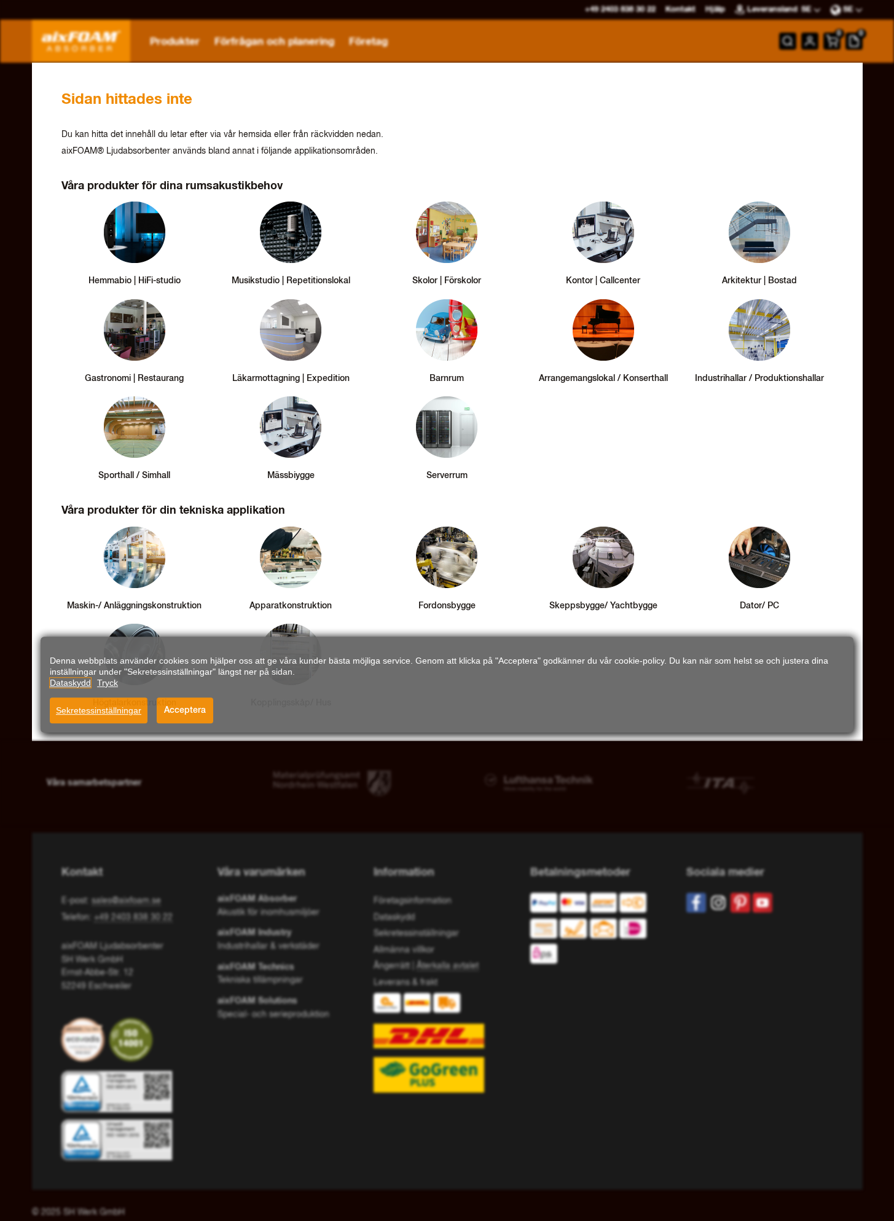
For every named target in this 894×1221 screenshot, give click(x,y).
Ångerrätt (392, 966)
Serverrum (447, 475)
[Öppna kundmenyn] (809, 41)
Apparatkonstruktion (290, 606)
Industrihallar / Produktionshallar (759, 378)
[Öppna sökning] (787, 41)
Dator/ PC (759, 606)
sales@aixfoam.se (126, 901)
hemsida (256, 134)
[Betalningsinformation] (598, 931)
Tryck (107, 683)
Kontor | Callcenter (603, 281)
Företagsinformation (413, 901)
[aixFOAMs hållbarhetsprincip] (85, 1039)
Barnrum (446, 378)
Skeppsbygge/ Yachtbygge (603, 606)
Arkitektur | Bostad (759, 281)
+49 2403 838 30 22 (133, 917)
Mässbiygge (291, 475)
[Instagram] (718, 903)
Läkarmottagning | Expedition (291, 378)
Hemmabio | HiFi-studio (134, 281)
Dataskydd (394, 917)
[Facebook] (696, 903)
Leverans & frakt (405, 982)
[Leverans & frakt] (447, 1042)
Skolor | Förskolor (446, 281)
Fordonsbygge (447, 606)
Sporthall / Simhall (134, 475)
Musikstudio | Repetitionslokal (291, 281)
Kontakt (680, 10)
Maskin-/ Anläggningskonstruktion (134, 606)
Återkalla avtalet (448, 966)
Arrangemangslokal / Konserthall (603, 378)
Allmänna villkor (404, 950)
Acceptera (185, 710)
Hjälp (715, 10)
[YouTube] (762, 903)
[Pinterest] (740, 903)
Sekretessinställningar (98, 710)
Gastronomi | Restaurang (134, 378)
